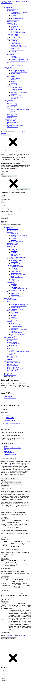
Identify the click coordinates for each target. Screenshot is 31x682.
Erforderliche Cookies (16, 482)
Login (2, 222)
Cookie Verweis (5, 485)
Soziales (13, 323)
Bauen (12, 303)
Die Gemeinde (15, 312)
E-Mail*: (3, 670)
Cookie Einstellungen (10, 454)
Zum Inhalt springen (20, 1)
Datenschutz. (22, 635)
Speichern (13, 638)
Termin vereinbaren (5, 134)
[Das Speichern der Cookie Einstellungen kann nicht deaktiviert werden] (1, 517)
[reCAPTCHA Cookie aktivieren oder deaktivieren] (1, 600)
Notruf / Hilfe (15, 293)
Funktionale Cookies (6, 483)
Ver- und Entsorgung (17, 266)
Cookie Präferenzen (16, 464)
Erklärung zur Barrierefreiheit (12, 448)
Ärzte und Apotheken (10, 398)
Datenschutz (7, 451)
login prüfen (4, 218)
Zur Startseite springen (7, 1)
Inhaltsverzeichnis (9, 452)
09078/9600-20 (10, 421)
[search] (12, 131)
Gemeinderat (14, 247)
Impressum (7, 449)
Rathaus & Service (12, 229)
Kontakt (6, 446)
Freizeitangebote (15, 343)
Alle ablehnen (14, 478)
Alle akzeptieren (5, 478)
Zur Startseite (5, 389)
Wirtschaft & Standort (13, 362)
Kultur (12, 350)
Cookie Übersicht (5, 482)
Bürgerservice (15, 233)
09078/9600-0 (10, 418)
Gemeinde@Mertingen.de (12, 423)
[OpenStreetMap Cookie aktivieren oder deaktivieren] (1, 576)
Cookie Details (4, 518)
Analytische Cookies (18, 483)
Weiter (2, 174)
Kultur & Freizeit (12, 339)
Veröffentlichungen (16, 260)
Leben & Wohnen (12, 299)
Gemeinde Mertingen (10, 375)
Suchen (3, 131)
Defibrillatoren (8, 396)
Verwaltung (14, 284)
